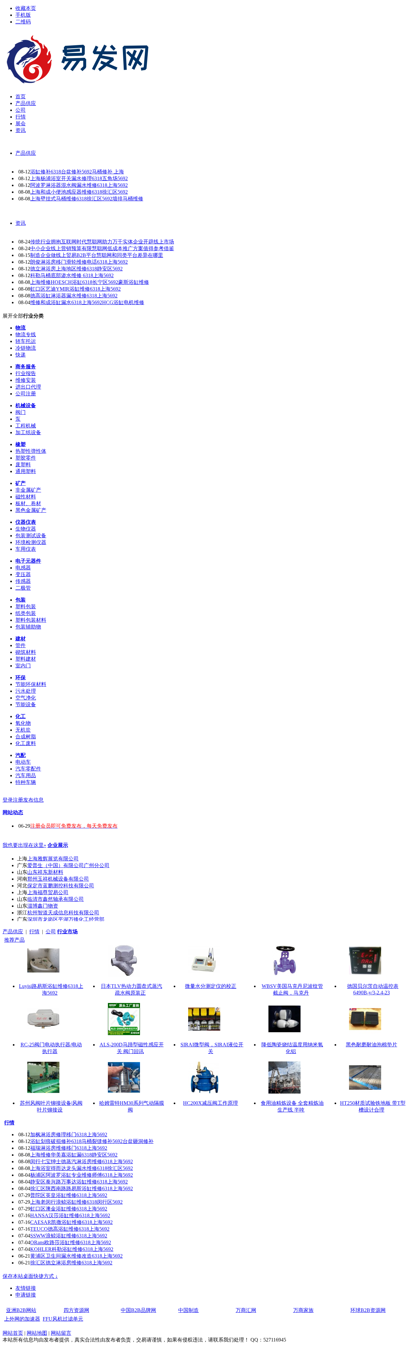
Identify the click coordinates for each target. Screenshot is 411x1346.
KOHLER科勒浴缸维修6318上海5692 (71, 1249)
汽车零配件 (28, 768)
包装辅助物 (28, 626)
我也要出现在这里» (24, 845)
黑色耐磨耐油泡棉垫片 (371, 1044)
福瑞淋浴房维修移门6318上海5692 (68, 1148)
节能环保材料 (30, 684)
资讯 (20, 223)
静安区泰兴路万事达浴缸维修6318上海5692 (79, 1181)
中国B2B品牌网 (138, 1310)
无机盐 (23, 730)
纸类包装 (25, 613)
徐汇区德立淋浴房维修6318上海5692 (71, 1262)
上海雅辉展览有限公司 (53, 858)
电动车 (23, 762)
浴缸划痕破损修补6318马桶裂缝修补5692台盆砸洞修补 (91, 1141)
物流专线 (25, 334)
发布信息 (33, 800)
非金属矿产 (28, 490)
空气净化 (25, 697)
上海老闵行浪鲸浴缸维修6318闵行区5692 (76, 1202)
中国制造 (188, 1310)
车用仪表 (25, 549)
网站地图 (37, 1333)
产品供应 (25, 153)
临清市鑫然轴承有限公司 (55, 899)
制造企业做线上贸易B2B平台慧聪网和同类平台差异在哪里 (96, 255)
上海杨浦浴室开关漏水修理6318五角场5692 (79, 178)
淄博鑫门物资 (42, 906)
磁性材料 (25, 496)
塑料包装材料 (30, 620)
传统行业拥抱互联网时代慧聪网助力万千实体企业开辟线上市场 (102, 241)
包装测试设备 (30, 535)
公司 (51, 931)
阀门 (20, 412)
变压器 (23, 574)
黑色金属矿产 (30, 510)
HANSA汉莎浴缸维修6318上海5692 (70, 1215)
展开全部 (13, 316)
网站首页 (13, 1333)
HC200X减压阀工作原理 (210, 1103)
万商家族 (303, 1310)
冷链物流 (25, 348)
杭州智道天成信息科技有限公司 (63, 912)
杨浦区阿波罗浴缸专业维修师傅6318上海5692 (81, 1175)
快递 (20, 354)
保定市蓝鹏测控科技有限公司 (60, 885)
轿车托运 (25, 341)
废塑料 (23, 464)
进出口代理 (28, 387)
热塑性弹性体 (30, 451)
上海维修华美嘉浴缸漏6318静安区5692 (74, 1154)
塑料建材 (25, 659)
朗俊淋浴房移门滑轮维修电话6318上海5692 (79, 262)
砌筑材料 (25, 652)
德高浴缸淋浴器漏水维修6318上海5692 (74, 295)
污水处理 (25, 691)
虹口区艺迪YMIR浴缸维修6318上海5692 (75, 289)
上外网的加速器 (22, 1319)
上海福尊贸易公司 (47, 892)
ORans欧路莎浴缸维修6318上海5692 (70, 1242)
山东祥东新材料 (45, 872)
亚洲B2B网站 (21, 1310)
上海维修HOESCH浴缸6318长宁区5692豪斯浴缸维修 (89, 282)
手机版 (23, 15)
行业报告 (25, 373)
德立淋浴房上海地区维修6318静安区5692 (76, 268)
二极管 (23, 588)
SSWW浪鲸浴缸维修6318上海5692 (68, 1235)
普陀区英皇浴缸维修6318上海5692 (68, 1195)
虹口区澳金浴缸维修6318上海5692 (68, 1208)
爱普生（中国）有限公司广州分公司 (68, 865)
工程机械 (25, 425)
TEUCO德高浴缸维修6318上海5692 (69, 1229)
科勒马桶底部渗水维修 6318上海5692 (72, 275)
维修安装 (25, 380)
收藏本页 (25, 8)
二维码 (23, 21)
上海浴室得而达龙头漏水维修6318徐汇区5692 (81, 1168)
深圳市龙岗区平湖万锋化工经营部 (65, 919)
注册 (18, 800)
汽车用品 (25, 775)
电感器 (23, 567)
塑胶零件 (25, 458)
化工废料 (25, 743)
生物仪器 (25, 529)
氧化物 (23, 723)
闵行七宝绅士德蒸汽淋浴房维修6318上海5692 (81, 1161)
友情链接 (25, 1288)
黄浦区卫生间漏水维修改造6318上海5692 (76, 1256)
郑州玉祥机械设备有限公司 (58, 879)
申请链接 (25, 1295)
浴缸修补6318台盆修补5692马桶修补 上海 (77, 171)
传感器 (23, 581)
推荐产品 (14, 940)
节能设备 (25, 704)
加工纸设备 (28, 432)
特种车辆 (25, 782)
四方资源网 (76, 1310)
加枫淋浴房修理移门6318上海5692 (68, 1134)
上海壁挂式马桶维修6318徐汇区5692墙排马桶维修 (86, 198)
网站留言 (61, 1333)
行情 (34, 931)
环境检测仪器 (30, 542)
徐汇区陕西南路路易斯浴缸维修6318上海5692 (81, 1188)
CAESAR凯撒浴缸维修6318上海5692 (71, 1222)
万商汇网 (246, 1310)
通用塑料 (25, 471)
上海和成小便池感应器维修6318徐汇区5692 (79, 192)
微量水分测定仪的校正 (210, 986)
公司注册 (25, 393)
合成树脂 (25, 736)
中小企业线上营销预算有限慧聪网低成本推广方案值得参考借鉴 (102, 248)
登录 (8, 800)
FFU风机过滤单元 (63, 1319)
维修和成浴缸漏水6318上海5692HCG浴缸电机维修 (87, 302)
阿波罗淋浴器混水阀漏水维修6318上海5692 (79, 185)
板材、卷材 (28, 503)
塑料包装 (25, 606)
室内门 (23, 665)
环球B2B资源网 (368, 1310)
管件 (20, 645)
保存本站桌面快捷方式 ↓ (30, 1276)
